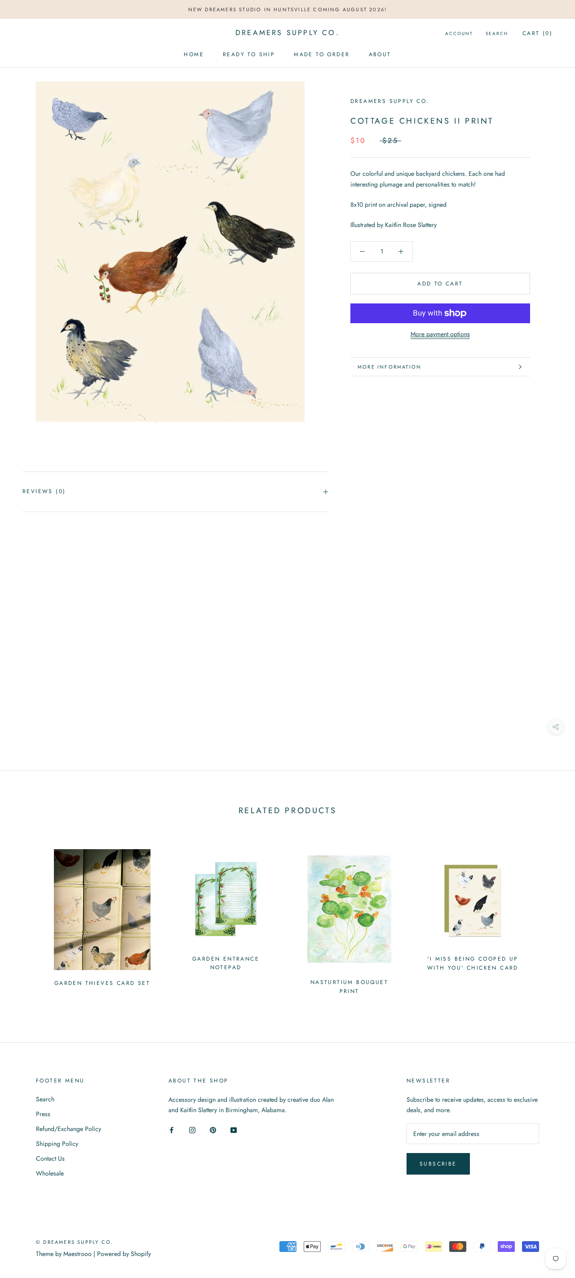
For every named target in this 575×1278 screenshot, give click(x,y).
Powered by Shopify (124, 1253)
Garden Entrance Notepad (225, 963)
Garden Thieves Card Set (102, 983)
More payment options (440, 334)
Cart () (537, 33)
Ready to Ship (249, 54)
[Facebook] (171, 1129)
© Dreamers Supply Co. (74, 1242)
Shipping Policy (57, 1143)
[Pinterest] (213, 1129)
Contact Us (50, 1158)
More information (389, 366)
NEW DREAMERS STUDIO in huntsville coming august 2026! (287, 9)
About (380, 54)
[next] (547, 918)
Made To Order (321, 54)
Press (43, 1113)
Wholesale (50, 1173)
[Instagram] (192, 1129)
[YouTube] (233, 1129)
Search (497, 33)
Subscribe (438, 1164)
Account (459, 33)
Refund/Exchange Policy (68, 1128)
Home (194, 54)
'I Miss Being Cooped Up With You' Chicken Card (472, 963)
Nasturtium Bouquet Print (349, 986)
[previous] (28, 918)
